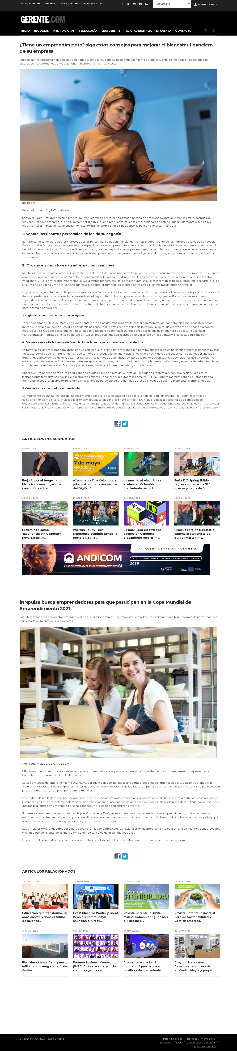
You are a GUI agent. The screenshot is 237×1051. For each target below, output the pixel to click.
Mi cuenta (49, 3)
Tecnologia (166, 1042)
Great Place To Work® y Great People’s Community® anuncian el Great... (95, 917)
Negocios (41, 31)
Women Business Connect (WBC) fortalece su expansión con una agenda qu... (95, 966)
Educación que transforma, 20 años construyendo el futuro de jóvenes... (44, 917)
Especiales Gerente (70, 3)
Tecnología (88, 31)
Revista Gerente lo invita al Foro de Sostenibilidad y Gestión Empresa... (195, 917)
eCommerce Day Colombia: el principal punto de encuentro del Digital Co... (95, 484)
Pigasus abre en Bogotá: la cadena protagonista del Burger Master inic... (194, 533)
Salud (179, 1042)
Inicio (25, 31)
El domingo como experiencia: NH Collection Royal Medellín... (42, 533)
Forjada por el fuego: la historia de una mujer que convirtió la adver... (41, 484)
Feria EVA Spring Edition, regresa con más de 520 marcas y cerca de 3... (192, 484)
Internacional (64, 31)
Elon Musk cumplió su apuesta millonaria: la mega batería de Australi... (44, 966)
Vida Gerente (110, 31)
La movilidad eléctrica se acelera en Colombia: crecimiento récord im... (143, 484)
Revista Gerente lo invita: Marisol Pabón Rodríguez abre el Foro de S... (146, 917)
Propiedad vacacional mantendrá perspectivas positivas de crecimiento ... (144, 966)
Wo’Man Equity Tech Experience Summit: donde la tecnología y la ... (95, 533)
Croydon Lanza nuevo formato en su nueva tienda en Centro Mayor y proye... (195, 966)
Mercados (191, 1038)
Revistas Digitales (94, 3)
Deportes (209, 1042)
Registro (203, 4)
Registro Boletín (30, 3)
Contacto (183, 31)
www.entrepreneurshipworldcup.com (160, 840)
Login (214, 4)
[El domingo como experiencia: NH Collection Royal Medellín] (45, 513)
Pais (165, 1038)
